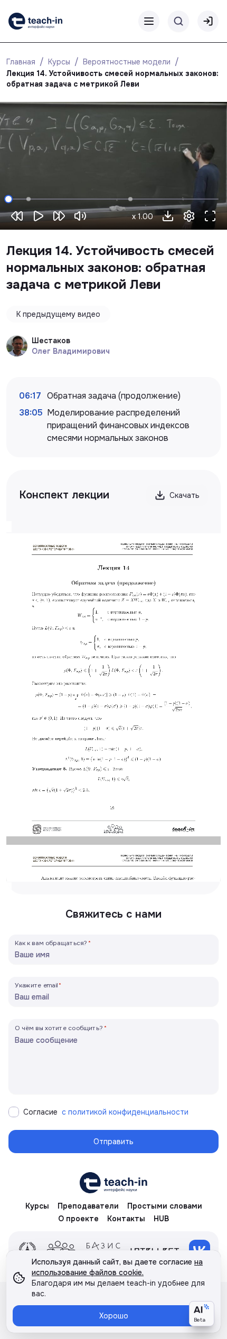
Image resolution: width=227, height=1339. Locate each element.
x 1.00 (142, 216)
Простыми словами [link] (164, 1206)
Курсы (59, 62)
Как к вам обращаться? (51, 943)
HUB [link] (161, 1218)
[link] (35, 21)
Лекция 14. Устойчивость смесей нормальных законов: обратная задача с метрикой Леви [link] (113, 79)
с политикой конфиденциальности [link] (125, 1112)
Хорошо (113, 1316)
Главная (20, 62)
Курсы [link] (37, 1206)
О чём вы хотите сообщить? (59, 1028)
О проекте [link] (78, 1218)
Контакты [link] (126, 1218)
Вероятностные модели (127, 62)
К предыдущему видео (58, 314)
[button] (167, 216)
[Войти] (208, 21)
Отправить (113, 1141)
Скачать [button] (184, 495)
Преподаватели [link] (88, 1206)
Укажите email (36, 985)
